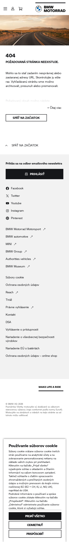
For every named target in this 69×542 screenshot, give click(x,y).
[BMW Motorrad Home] (50, 9)
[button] (5, 8)
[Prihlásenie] (13, 7)
